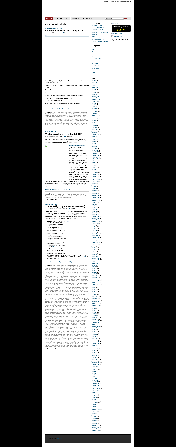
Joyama (83, 117)
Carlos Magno (85, 276)
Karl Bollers (80, 305)
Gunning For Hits (58, 294)
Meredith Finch (65, 315)
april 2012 (94, 355)
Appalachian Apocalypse (50, 269)
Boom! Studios (48, 113)
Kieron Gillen (82, 306)
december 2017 (95, 237)
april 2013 (94, 335)
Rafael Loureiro (73, 324)
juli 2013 (94, 329)
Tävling (93, 72)
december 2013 (95, 321)
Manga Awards (70, 310)
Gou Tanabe (72, 293)
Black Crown (73, 272)
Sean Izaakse (85, 328)
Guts (63, 294)
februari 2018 (95, 233)
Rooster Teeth (72, 327)
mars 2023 (94, 127)
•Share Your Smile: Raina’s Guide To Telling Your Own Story (70, 346)
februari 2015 (95, 296)
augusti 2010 (95, 390)
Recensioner (95, 63)
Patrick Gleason (68, 320)
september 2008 (96, 430)
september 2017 (96, 242)
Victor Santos (52, 342)
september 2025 (96, 87)
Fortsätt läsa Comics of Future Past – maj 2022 (57, 108)
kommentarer (67, 32)
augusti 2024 (95, 101)
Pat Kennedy (61, 320)
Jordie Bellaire (48, 304)
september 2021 (96, 159)
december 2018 (95, 216)
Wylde (67, 345)
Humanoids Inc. (58, 297)
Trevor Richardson (66, 341)
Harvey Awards (55, 295)
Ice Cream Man (66, 297)
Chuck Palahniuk (71, 279)
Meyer (70, 315)
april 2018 (94, 230)
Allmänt (93, 48)
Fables (66, 116)
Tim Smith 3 (66, 339)
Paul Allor (75, 320)
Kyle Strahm (64, 119)
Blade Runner (52, 273)
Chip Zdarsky (57, 279)
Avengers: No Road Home (70, 269)
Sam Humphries (82, 327)
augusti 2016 (95, 265)
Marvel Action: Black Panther (56, 313)
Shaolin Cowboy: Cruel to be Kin (76, 122)
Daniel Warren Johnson (53, 115)
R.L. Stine (67, 324)
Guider (47, 28)
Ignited (79, 297)
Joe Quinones (59, 302)
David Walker (80, 284)
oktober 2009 (95, 408)
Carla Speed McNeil (61, 276)
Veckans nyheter (67, 197)
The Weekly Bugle (52, 339)
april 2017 (94, 251)
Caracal (54, 276)
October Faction (76, 319)
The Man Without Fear (64, 338)
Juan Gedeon (51, 119)
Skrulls (70, 330)
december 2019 (95, 195)
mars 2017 (94, 253)
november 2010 (95, 385)
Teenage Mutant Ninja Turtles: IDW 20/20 (54, 335)
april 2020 (94, 188)
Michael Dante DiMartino (78, 315)
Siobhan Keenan (64, 330)
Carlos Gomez (78, 276)
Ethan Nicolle (72, 288)
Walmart (72, 342)
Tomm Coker (60, 197)
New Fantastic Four (77, 120)
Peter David (52, 122)
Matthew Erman (57, 315)
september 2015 (96, 284)
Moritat (72, 317)
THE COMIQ (85, 335)
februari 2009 (95, 422)
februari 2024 (95, 110)
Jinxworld (50, 302)
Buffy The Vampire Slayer (59, 275)
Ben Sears (47, 272)
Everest (93, 31)
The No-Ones (72, 338)
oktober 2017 (95, 240)
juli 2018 (94, 225)
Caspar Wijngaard (58, 277)
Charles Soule (65, 113)
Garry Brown (60, 291)
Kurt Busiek (58, 308)
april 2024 (94, 106)
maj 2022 (94, 145)
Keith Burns (53, 306)
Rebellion (56, 326)
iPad (93, 56)
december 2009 (95, 404)
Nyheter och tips (57, 28)
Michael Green (53, 316)
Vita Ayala (58, 342)
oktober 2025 (95, 85)
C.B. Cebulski (75, 275)
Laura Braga (78, 308)
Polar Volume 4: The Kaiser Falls (70, 323)
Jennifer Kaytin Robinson (56, 301)
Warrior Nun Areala (84, 342)
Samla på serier (95, 65)
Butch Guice (68, 275)
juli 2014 (94, 308)
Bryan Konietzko (49, 275)
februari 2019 (95, 213)
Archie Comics (60, 269)
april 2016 (94, 272)
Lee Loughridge (53, 309)
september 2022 (96, 138)
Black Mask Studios (81, 272)
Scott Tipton (71, 328)
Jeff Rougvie (69, 299)
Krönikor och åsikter (96, 58)
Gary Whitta (76, 116)
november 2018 (95, 218)
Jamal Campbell (79, 298)
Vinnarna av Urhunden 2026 (99, 27)
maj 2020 (94, 186)
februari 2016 (95, 275)
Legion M (59, 309)
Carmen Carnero (49, 277)
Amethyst (63, 268)
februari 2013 (95, 338)
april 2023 (94, 125)
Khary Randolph (75, 306)
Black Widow (71, 193)
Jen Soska (47, 301)
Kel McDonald (58, 119)
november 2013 (95, 322)
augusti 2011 (95, 369)
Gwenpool (67, 294)
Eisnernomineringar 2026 (98, 29)
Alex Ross (53, 268)
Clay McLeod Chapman (81, 279)
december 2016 (95, 258)
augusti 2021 (95, 160)
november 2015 (95, 280)
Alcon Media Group (72, 266)
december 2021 (95, 153)
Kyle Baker (72, 308)
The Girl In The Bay (58, 337)
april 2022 (94, 146)
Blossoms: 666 (59, 273)
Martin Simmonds (80, 312)
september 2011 (96, 368)
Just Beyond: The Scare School (70, 305)
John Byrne (65, 302)
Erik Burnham (66, 288)
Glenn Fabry (66, 293)
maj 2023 (94, 124)
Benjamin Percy (54, 272)
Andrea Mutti (68, 268)
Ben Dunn (80, 271)
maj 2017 (94, 249)
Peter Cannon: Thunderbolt (59, 321)
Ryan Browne (65, 122)
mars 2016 (94, 274)
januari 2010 (95, 402)
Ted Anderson (83, 334)
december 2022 (95, 132)
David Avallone (53, 284)
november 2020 (95, 176)
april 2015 (94, 293)
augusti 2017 (95, 244)
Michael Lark (59, 316)
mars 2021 (94, 169)
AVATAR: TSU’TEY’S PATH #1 (77, 145)
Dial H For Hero (75, 286)
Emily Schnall (61, 116)
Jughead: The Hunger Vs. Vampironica (53, 305)
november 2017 (95, 239)
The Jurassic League (50, 124)
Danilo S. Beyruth (82, 282)
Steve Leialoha (66, 123)
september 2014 (96, 305)
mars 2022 (94, 148)
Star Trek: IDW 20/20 (57, 331)
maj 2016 (94, 270)
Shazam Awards (96, 67)
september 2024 (96, 99)
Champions (76, 277)
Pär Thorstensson (63, 208)
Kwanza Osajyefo (66, 308)
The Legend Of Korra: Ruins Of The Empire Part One (75, 337)
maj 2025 (94, 89)
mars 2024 (94, 108)
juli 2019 (94, 204)
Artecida (70, 112)
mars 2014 (94, 315)
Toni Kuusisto (48, 341)
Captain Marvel (48, 276)
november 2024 (95, 96)
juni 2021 (94, 164)
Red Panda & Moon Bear (64, 326)
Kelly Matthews (59, 306)
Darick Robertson (63, 115)
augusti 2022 (95, 139)
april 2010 (94, 397)
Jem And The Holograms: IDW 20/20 (81, 299)
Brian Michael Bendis (57, 113)
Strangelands (70, 332)
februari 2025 (95, 94)
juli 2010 (94, 392)
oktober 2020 (95, 178)
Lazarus (84, 308)
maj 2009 (94, 416)
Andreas (59, 32)
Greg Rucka (50, 294)
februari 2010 (95, 401)
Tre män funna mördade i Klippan (100, 41)
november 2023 (95, 113)
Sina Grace (57, 330)
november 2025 (95, 84)
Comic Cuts (64, 280)
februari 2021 (95, 171)
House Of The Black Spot (75, 295)
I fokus (93, 53)
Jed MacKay (62, 299)
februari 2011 (95, 380)
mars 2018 (94, 232)
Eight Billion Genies (53, 116)
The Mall (56, 338)
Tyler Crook (68, 124)
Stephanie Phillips (58, 123)
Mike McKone (55, 317)
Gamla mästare (95, 34)
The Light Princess (49, 338)
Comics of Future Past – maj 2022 (64, 30)
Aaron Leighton (74, 265)
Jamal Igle (86, 298)
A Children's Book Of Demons (58, 265)
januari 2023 (95, 131)
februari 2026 (95, 82)
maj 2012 (94, 354)
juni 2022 (94, 143)
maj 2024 (94, 105)
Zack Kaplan (82, 124)
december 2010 (95, 383)
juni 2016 (94, 268)
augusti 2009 (95, 411)
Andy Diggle (74, 268)
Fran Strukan (53, 290)
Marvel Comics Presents (79, 195)
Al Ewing (55, 266)
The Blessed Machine (77, 335)
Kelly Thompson (67, 306)
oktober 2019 (95, 199)
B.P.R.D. (78, 269)
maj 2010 (94, 395)
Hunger (93, 36)
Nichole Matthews (53, 319)
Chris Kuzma (64, 279)
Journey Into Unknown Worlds (74, 304)
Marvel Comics (79, 119)
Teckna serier (95, 74)
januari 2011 (95, 382)
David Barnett (60, 284)
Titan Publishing (73, 339)
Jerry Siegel (65, 301)
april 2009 (94, 418)
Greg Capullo (83, 293)
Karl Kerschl (62, 195)
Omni (82, 319)
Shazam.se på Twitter (114, 1)
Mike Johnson (48, 317)
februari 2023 (95, 129)
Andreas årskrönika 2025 (98, 39)
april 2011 (94, 376)
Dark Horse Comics (72, 115)
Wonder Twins (61, 345)
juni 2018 (94, 226)
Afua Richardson (49, 266)
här (50, 239)
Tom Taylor (79, 339)
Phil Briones (73, 321)
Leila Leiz (64, 309)
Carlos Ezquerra (70, 276)
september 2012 (96, 347)
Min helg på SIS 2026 (97, 25)
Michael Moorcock (67, 316)
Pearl (51, 321)
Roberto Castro (53, 327)
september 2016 (96, 263)
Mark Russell (59, 312)
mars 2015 (94, 294)
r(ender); (62, 324)
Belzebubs (74, 271)
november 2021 (95, 155)
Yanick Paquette (72, 345)
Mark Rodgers (52, 312)
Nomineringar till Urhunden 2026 (100, 32)
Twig (64, 124)
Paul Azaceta (81, 320)
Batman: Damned (68, 271)
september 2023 (96, 117)
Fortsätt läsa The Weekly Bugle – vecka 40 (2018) (58, 262)
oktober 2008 (95, 429)
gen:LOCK (72, 291)
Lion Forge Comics (79, 309)
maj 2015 (94, 291)
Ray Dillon (51, 326)
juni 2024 (94, 103)
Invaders (52, 298)
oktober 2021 (95, 157)
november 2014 (95, 301)
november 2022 (95, 134)
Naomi (46, 319)
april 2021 (94, 167)
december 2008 (95, 425)
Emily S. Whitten (58, 288)
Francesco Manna (69, 290)
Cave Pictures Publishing (67, 277)
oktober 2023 (95, 115)
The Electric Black (49, 337)
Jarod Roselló (56, 299)
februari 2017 (95, 254)
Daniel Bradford (74, 282)
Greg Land (65, 194)
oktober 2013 (95, 324)
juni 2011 (94, 373)
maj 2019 (94, 207)
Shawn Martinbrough (49, 330)
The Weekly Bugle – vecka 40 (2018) (65, 206)
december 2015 (95, 279)
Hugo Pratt (52, 297)
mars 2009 (94, 420)
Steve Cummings (56, 332)
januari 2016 (95, 277)
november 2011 (95, 364)
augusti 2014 (95, 307)
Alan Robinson (64, 112)
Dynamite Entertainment (75, 287)
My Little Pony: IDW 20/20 (80, 317)
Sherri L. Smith (53, 197)
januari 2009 (95, 423)
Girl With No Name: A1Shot (57, 293)
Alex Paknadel (80, 266)
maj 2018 (94, 228)
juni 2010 (94, 394)
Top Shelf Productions (57, 341)
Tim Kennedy (60, 339)
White (75, 343)
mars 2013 (94, 336)
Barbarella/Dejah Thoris (58, 271)
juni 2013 (94, 331)
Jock (54, 302)
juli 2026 (94, 80)
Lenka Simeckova (71, 309)
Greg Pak (70, 194)
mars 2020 (94, 190)
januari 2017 (95, 256)
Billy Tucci (67, 272)
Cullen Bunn (83, 113)
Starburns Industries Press (80, 331)
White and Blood (75, 124)
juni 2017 (94, 247)
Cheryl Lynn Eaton (49, 279)
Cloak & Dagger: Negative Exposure (53, 280)
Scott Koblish (65, 328)
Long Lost (57, 310)
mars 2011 (94, 378)
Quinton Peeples (56, 324)
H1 (50, 295)
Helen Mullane (63, 295)
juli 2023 (94, 120)
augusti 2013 (95, 328)
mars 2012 (94, 357)
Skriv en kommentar (52, 126)
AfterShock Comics (55, 112)
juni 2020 (94, 185)
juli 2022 (94, 141)
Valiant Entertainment (79, 341)
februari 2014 (95, 317)
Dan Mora (54, 282)
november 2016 (95, 260)
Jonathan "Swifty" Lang (81, 302)
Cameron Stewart (82, 275)
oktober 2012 (95, 345)
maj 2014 (94, 312)
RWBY (77, 327)
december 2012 (95, 341)
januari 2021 (95, 172)
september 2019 (96, 200)
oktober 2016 (95, 261)
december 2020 (95, 174)
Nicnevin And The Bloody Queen (64, 319)
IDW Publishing (73, 297)
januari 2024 (95, 112)
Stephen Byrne (48, 332)
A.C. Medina (68, 265)
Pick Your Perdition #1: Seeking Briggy (53, 323)
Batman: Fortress (76, 112)
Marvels (51, 315)
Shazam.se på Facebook (125, 1)
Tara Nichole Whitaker (74, 334)
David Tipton (74, 284)
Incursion (47, 298)
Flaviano (71, 116)
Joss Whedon (64, 304)
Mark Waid (65, 312)
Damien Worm (48, 282)
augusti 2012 (95, 348)
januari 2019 (95, 214)
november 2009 (95, 406)
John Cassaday (71, 302)
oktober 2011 (95, 366)
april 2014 (94, 314)
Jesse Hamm (72, 301)
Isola (81, 194)
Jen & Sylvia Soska (55, 195)
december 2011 (95, 362)
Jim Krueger (78, 301)
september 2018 (96, 221)
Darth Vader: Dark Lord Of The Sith (71, 283)
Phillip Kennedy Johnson (82, 321)
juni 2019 (94, 206)
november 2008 (95, 427)
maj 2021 (94, 166)
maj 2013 (94, 333)
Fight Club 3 (85, 288)
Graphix (77, 293)
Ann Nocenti (54, 193)
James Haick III (48, 299)
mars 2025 (94, 92)
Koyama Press (51, 308)
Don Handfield (66, 287)
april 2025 (94, 91)
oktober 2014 (95, 303)
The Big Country (68, 335)
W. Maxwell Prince (65, 342)
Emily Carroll (51, 288)
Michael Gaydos (52, 120)
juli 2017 (94, 246)
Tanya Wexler (66, 334)
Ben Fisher (85, 271)
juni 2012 (94, 352)
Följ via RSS (105, 1)
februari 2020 (95, 192)
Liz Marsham (51, 310)
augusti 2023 (95, 118)
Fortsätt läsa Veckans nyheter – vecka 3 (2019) (57, 189)
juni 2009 (94, 415)
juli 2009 (94, 413)
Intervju (93, 54)
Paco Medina (55, 320)
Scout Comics (78, 328)
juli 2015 (94, 287)
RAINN (46, 326)
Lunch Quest (63, 310)
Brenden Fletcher (78, 193)
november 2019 (95, 197)
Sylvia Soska (59, 334)
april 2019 (94, 209)
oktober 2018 (95, 220)
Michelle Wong (83, 316)
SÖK (126, 18)
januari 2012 (95, 361)
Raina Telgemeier (81, 324)
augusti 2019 (95, 202)
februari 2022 (95, 150)
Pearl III (47, 122)
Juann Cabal (85, 304)
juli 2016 (94, 267)
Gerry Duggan (79, 291)
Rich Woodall (80, 326)
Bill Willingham (84, 112)
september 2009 (96, 409)
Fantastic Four (79, 288)
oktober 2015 (95, 282)
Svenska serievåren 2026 (98, 38)
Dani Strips (67, 282)
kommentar (72, 208)
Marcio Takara (77, 310)
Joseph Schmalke (56, 304)
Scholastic (59, 328)
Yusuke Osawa (52, 346)
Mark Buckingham (72, 119)
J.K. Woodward (58, 298)
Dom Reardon (59, 287)
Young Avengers (80, 345)
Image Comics (77, 117)
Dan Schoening (60, 282)
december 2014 (95, 300)
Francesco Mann (60, 290)
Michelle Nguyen (75, 316)
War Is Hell (76, 342)
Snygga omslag (95, 68)
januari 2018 (95, 235)
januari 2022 (95, 152)
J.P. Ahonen (72, 298)
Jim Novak (83, 301)
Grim (87, 116)
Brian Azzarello (73, 273)
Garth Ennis (66, 291)
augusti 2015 (95, 286)
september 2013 (96, 326)
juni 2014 (94, 310)
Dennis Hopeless (67, 286)
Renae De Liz (74, 326)
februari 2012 (95, 359)
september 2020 (96, 179)
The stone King (58, 124)
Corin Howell (71, 280)
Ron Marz (65, 327)
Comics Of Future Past (74, 113)
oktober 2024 (95, 98)
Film (93, 49)
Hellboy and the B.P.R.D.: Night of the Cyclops (63, 117)
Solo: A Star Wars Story (78, 330)
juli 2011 (94, 371)
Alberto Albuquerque (62, 266)
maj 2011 (94, 375)
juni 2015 (94, 289)
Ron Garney (60, 327)
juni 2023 (94, 122)
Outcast (49, 320)
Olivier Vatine (85, 120)
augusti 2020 (95, 181)
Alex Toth (58, 268)
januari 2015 (95, 298)
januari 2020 (95, 193)
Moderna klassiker (96, 60)
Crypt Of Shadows (78, 280)
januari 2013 (95, 340)
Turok (73, 341)
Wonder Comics (54, 345)
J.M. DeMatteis (65, 298)
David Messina (67, 284)
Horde (68, 295)
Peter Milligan (58, 122)
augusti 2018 (95, 223)
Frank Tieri (76, 290)
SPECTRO (51, 123)
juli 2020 (94, 183)
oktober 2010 (95, 387)
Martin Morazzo (72, 312)
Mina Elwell (68, 317)
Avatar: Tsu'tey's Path (62, 193)
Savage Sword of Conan (50, 328)
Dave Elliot (82, 283)
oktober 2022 (95, 136)
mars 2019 (94, 211)
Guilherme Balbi (48, 117)
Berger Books (61, 272)
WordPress (59, 438)
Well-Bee (58, 343)
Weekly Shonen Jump (50, 343)
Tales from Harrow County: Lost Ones (78, 123)
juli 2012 (94, 350)
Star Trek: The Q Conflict (68, 331)
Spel (93, 70)
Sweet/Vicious (52, 334)
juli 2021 (94, 162)
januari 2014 (95, 319)
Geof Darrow (82, 116)
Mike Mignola (60, 120)
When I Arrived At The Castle (66, 343)
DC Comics (80, 115)
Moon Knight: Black (68, 120)
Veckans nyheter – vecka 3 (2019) (63, 134)
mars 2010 (94, 399)
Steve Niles (63, 332)
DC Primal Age (52, 286)
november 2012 (95, 343)
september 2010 (96, 389)
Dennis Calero (59, 286)
